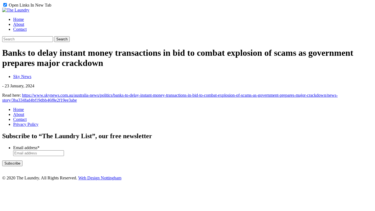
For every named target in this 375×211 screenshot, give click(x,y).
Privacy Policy (25, 124)
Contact (20, 119)
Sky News (22, 76)
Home (18, 109)
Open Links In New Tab (29, 5)
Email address (26, 147)
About (18, 114)
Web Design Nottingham (99, 178)
